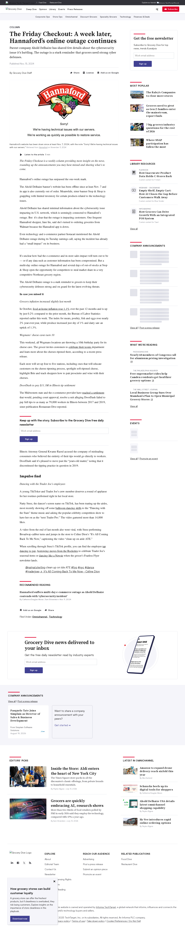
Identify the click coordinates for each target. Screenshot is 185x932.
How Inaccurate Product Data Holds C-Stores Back (155, 174)
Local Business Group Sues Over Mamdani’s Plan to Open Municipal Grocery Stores (152, 396)
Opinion (43, 9)
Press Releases (75, 9)
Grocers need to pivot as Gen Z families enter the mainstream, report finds (161, 111)
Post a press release (149, 327)
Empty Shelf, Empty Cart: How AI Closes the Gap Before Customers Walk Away (158, 194)
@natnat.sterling (35, 567)
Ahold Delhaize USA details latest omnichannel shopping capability (157, 804)
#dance (89, 567)
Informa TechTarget (106, 907)
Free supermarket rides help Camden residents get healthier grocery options (150, 377)
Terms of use (78, 921)
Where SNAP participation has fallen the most (157, 143)
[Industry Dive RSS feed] (30, 863)
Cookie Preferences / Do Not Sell (124, 921)
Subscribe (172, 9)
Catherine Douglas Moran (33, 599)
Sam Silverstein (51, 599)
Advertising (88, 859)
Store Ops (57, 16)
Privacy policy (63, 921)
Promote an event (148, 458)
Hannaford (43, 147)
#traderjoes (32, 571)
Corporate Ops (42, 16)
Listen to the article (37, 154)
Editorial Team (52, 864)
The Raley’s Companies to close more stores (160, 94)
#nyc (81, 567)
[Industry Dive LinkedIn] (12, 863)
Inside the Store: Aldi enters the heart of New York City (75, 771)
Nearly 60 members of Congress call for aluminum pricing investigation (153, 356)
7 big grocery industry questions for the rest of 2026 (160, 128)
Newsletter (50, 874)
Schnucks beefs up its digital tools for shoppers (156, 787)
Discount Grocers (88, 16)
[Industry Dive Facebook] (18, 863)
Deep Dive (31, 9)
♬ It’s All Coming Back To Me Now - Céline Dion (70, 571)
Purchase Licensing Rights (58, 879)
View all (134, 228)
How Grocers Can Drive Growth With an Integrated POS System (157, 215)
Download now (20, 918)
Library (52, 9)
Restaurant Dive (55, 2)
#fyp (74, 567)
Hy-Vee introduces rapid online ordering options (155, 821)
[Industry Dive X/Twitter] (24, 863)
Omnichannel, (40, 616)
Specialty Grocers (108, 16)
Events (61, 9)
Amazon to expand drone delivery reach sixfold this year (156, 771)
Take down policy (96, 921)
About (48, 859)
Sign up (29, 439)
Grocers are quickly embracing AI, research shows (77, 803)
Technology (125, 16)
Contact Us (50, 869)
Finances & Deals (142, 16)
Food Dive (42, 2)
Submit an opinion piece (95, 869)
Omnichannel (71, 16)
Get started (62, 725)
